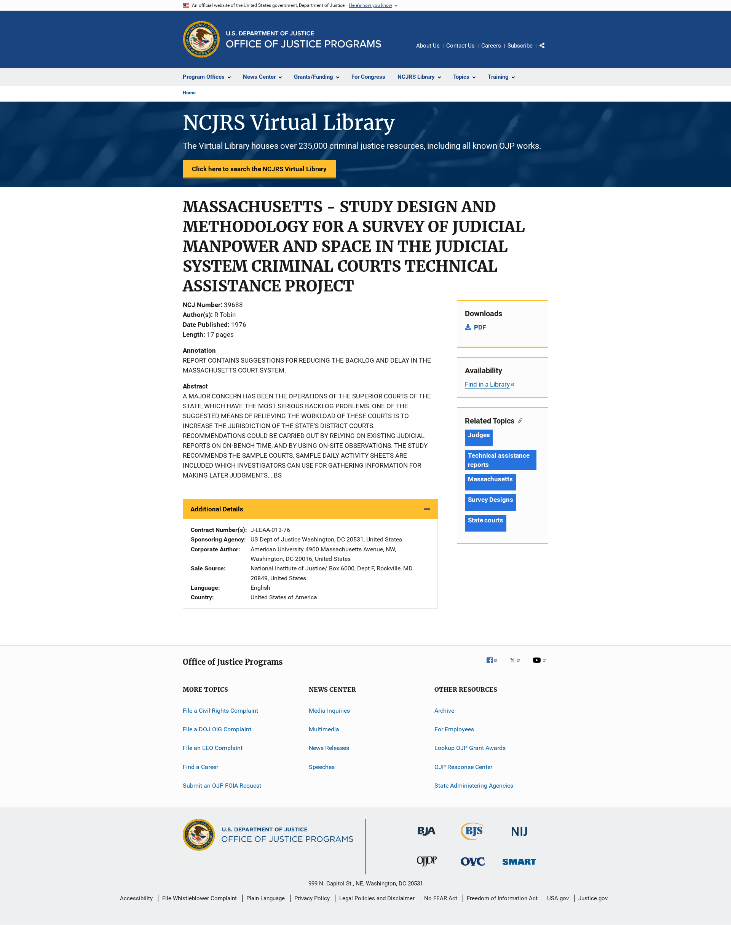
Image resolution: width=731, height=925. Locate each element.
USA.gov (558, 898)
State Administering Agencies (473, 785)
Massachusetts (490, 479)
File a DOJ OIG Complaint (217, 729)
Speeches (322, 767)
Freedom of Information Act (502, 898)
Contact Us (460, 45)
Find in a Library (487, 384)
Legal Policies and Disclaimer (377, 898)
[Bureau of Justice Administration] (427, 837)
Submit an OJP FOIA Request (222, 785)
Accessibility (136, 898)
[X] (517, 665)
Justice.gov (593, 898)
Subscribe (520, 45)
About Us (428, 45)
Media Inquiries (329, 710)
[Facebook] (495, 665)
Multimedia (324, 729)
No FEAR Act (440, 898)
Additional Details (216, 509)
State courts (485, 520)
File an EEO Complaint (213, 747)
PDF (480, 327)
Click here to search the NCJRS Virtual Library (259, 169)
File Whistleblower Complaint (199, 898)
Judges (479, 435)
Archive (444, 710)
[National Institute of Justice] (519, 837)
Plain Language (265, 898)
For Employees (454, 729)
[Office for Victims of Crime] (473, 866)
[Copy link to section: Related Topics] (518, 420)
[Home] (303, 39)
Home (189, 93)
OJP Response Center (463, 767)
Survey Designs (490, 499)
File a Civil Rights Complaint (220, 710)
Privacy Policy (312, 898)
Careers (491, 45)
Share (548, 51)
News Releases (329, 747)
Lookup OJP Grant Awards (470, 747)
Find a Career (200, 767)
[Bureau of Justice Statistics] (473, 841)
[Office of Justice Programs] (201, 39)
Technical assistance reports (499, 460)
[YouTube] (540, 665)
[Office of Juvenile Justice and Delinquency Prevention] (427, 867)
